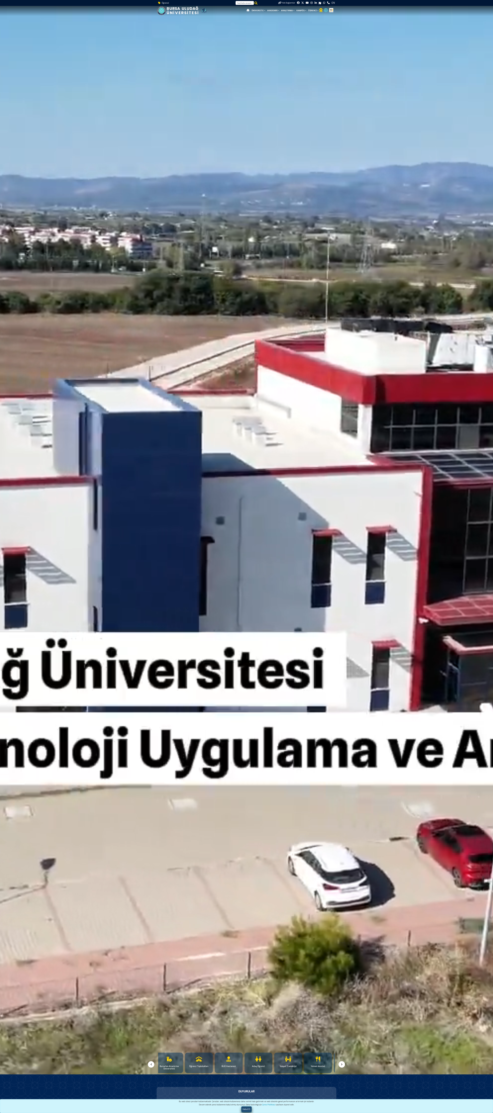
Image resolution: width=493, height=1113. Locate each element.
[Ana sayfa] (248, 10)
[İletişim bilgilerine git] (328, 3)
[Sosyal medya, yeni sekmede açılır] (298, 3)
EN (333, 3)
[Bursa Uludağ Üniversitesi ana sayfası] (180, 10)
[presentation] (151, 1064)
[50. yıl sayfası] (204, 10)
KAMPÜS (300, 10)
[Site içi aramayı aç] (255, 3)
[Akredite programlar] (321, 11)
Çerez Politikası (268, 1105)
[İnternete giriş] (326, 11)
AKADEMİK (272, 10)
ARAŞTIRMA (287, 10)
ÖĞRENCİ (312, 10)
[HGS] (331, 10)
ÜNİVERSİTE (258, 10)
